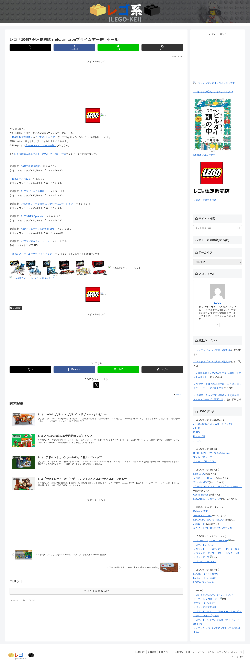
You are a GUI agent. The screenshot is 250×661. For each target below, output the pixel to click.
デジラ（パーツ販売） (204, 603)
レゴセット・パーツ (195, 652)
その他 (210, 652)
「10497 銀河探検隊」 (21, 137)
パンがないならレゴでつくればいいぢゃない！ (217, 486)
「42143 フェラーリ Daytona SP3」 (37, 229)
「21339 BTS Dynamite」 (32, 216)
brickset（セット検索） (205, 578)
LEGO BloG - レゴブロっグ (207, 499)
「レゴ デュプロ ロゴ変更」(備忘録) (212, 350)
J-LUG (196, 428)
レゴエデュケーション (204, 561)
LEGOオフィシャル (203, 582)
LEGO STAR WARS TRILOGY (209, 519)
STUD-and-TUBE (202, 515)
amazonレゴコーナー (204, 155)
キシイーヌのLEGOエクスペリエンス (212, 528)
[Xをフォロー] (96, 385)
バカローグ (199, 524)
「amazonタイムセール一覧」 (40, 145)
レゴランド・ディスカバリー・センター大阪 (216, 553)
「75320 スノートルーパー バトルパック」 (32, 254)
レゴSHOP (17, 308)
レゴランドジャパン (203, 544)
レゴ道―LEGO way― (204, 478)
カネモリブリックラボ (204, 461)
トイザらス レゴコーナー (206, 599)
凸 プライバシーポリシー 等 (229, 652)
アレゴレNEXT (201, 482)
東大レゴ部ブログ (202, 457)
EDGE (217, 302)
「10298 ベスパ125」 (46, 137)
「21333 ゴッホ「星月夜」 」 (34, 191)
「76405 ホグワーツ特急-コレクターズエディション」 (47, 204)
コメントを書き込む (96, 590)
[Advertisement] (96, 84)
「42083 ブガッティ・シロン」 (35, 241)
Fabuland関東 (200, 511)
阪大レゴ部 (199, 436)
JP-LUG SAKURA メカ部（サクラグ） (213, 424)
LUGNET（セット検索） (206, 574)
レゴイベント (165, 652)
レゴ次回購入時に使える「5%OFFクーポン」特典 (40, 154)
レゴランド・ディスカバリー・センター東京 (216, 549)
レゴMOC (178, 652)
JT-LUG (197, 440)
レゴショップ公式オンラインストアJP (213, 91)
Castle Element (201, 494)
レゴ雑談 (152, 652)
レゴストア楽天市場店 (204, 200)
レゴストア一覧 (201, 557)
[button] (162, 47)
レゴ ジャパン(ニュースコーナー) (210, 540)
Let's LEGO (199, 474)
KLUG (196, 432)
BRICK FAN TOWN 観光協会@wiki (211, 453)
